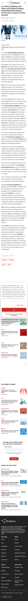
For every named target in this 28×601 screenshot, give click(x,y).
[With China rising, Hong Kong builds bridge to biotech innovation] (23, 421)
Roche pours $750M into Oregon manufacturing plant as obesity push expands (10, 473)
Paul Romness (4, 394)
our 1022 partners (11, 285)
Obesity (3, 428)
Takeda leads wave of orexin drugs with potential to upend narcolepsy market (9, 412)
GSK (3, 264)
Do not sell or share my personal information (14, 314)
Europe (11, 259)
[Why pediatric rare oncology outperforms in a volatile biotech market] (23, 391)
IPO (2, 480)
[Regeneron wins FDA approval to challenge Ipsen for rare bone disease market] (23, 492)
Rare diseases (5, 490)
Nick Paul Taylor (4, 357)
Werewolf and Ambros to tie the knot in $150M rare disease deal (10, 345)
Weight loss (4, 352)
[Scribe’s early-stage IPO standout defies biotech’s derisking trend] (23, 482)
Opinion (3, 388)
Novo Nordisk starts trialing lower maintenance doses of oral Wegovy (9, 355)
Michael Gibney (4, 347)
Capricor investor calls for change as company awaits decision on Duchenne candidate (10, 322)
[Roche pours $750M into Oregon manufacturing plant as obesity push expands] (23, 471)
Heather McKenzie (5, 325)
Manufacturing (5, 469)
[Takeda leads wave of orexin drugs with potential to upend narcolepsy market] (23, 411)
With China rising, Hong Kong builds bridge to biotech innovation (10, 421)
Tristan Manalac (4, 433)
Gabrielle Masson (4, 335)
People (4, 259)
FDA (2, 398)
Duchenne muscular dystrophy (10, 319)
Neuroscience (5, 408)
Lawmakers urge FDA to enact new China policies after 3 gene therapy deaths (9, 333)
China (2, 419)
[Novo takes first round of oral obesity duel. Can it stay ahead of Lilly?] (23, 431)
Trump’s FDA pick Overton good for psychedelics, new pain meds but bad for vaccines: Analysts (9, 401)
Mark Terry (5, 47)
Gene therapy (5, 501)
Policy (3, 329)
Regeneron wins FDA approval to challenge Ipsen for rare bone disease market (10, 494)
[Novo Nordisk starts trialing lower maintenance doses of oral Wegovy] (23, 355)
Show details (20, 305)
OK (14, 309)
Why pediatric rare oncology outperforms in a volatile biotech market (9, 391)
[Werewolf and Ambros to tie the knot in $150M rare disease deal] (23, 345)
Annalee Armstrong (5, 423)
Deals (2, 343)
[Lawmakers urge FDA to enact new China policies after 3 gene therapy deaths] (23, 332)
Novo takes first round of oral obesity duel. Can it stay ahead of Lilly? (10, 431)
